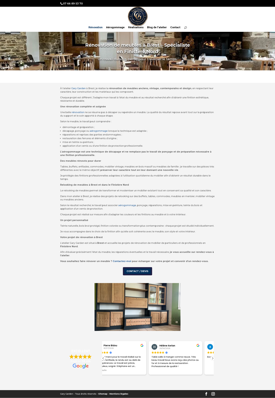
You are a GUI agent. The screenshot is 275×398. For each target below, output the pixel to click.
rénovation (78, 112)
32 (170, 318)
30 (166, 318)
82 (141, 325)
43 (112, 321)
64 (163, 321)
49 (127, 321)
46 (119, 321)
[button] (212, 358)
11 (119, 318)
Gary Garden (78, 88)
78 (131, 325)
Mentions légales (118, 394)
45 (117, 321)
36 (95, 321)
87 (153, 325)
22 (146, 318)
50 (129, 321)
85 (148, 325)
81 (138, 325)
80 (136, 325)
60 (153, 321)
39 (102, 321)
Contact (175, 27)
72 (116, 325)
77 (128, 325)
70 (178, 321)
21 (144, 318)
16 (131, 318)
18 (136, 318)
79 (133, 325)
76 (126, 325)
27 (158, 318)
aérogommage (99, 131)
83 (143, 325)
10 (117, 318)
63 (161, 321)
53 (136, 321)
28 (161, 318)
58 (149, 321)
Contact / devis (137, 271)
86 (150, 325)
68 (173, 321)
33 (173, 318)
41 (107, 321)
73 (119, 325)
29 (163, 318)
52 (134, 321)
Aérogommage (115, 27)
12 (122, 318)
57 (146, 321)
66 (168, 321)
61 (156, 321)
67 (170, 321)
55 (141, 321)
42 (110, 321)
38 (100, 321)
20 (141, 318)
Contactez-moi (122, 261)
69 (175, 321)
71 (114, 325)
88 (155, 325)
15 (129, 318)
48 (124, 321)
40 (105, 321)
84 (146, 325)
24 (151, 318)
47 (122, 321)
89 (158, 325)
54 (139, 321)
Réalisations (136, 27)
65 (166, 321)
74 (121, 325)
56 (144, 321)
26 (156, 318)
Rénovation (96, 27)
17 (134, 318)
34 (175, 318)
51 (131, 321)
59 (151, 321)
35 (178, 318)
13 (124, 318)
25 (153, 318)
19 (139, 318)
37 (97, 321)
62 (158, 321)
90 (160, 325)
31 (168, 318)
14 (127, 318)
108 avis (86, 360)
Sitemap (102, 394)
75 (124, 325)
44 (114, 321)
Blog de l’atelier (157, 27)
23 (149, 318)
